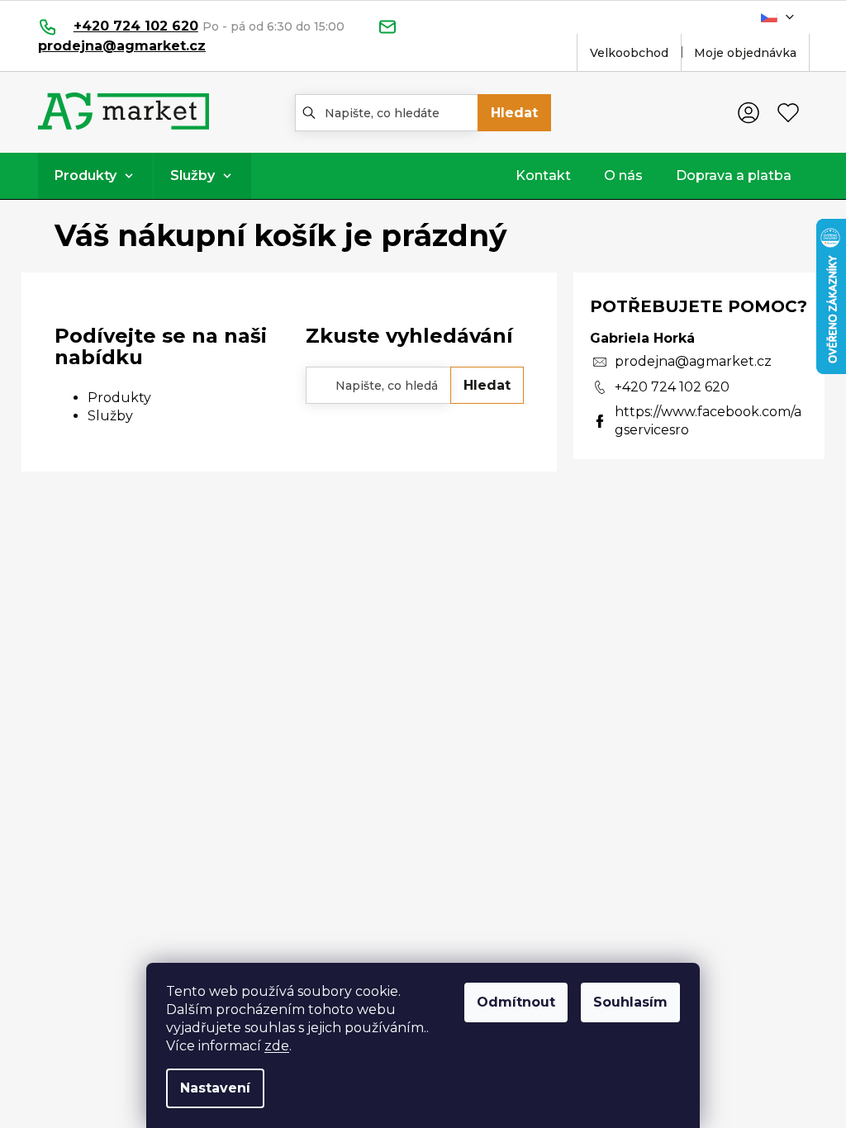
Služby (110, 416)
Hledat (514, 113)
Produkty (119, 397)
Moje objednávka (745, 52)
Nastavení (215, 1088)
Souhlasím (630, 1002)
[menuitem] (95, 176)
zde (276, 1046)
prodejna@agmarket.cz (693, 361)
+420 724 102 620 (672, 387)
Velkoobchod (629, 52)
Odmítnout (516, 1002)
